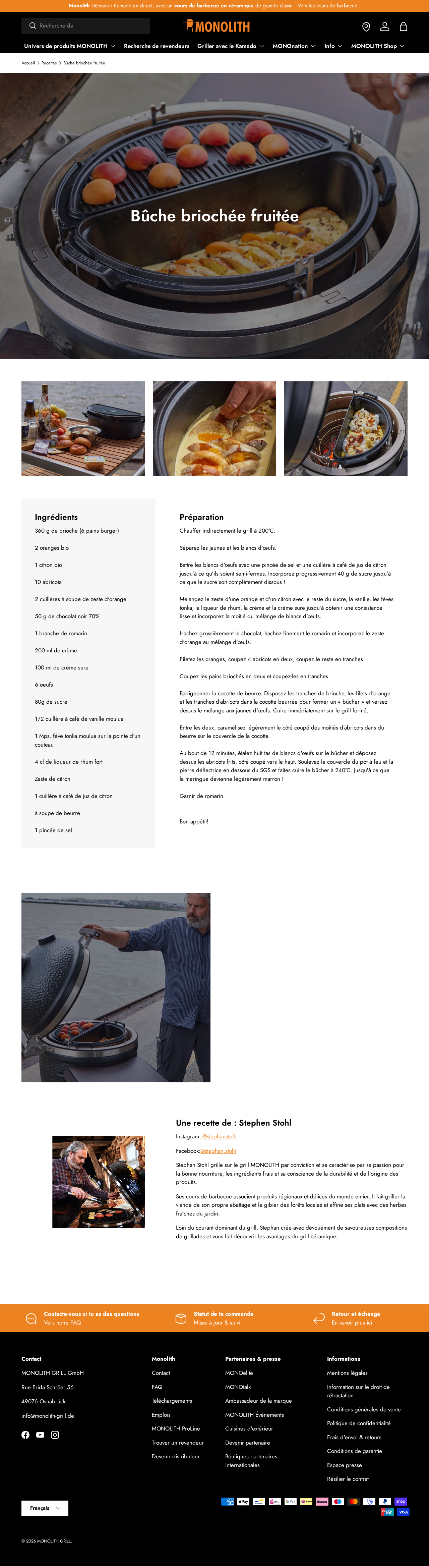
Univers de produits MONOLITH (66, 46)
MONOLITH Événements (254, 1415)
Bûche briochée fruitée (84, 63)
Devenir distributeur (176, 1457)
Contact (161, 1373)
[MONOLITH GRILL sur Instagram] (55, 1434)
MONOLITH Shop (374, 46)
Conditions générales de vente (364, 1409)
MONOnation (290, 46)
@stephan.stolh (218, 1151)
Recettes (49, 63)
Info (329, 46)
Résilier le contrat (348, 1479)
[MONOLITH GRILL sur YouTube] (40, 1434)
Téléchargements (172, 1401)
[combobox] (85, 25)
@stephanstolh (219, 1137)
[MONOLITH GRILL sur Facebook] (25, 1434)
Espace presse (344, 1465)
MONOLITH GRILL (54, 1541)
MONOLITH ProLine (176, 1429)
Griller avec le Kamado (226, 46)
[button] (403, 26)
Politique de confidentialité (359, 1423)
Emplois (161, 1415)
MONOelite (239, 1373)
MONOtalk (238, 1387)
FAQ (157, 1387)
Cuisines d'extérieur (249, 1429)
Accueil (28, 63)
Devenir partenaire (247, 1443)
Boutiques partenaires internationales (251, 1461)
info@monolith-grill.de (47, 1416)
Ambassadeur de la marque (258, 1401)
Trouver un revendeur (178, 1443)
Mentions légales (347, 1373)
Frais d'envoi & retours (354, 1437)
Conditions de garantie (354, 1451)
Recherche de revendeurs (156, 46)
